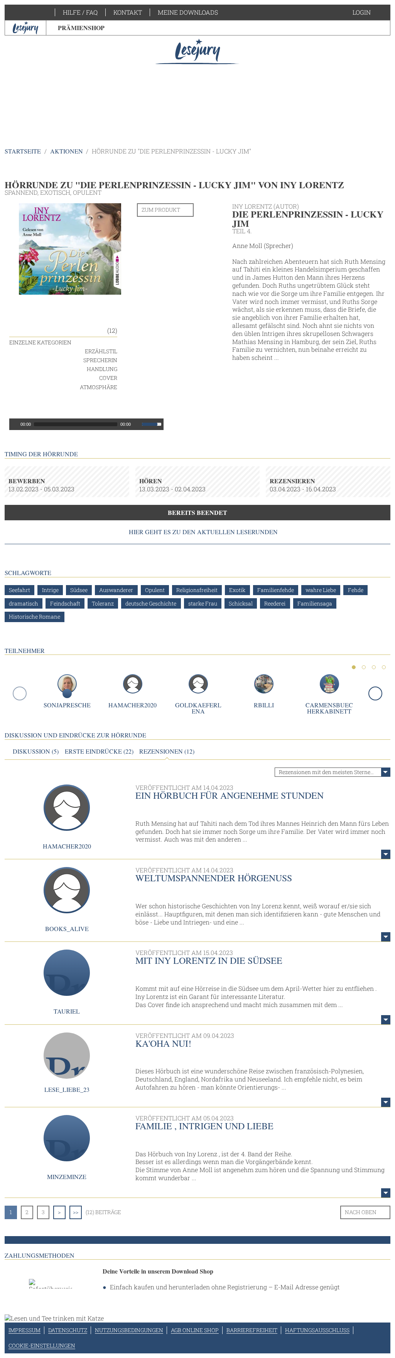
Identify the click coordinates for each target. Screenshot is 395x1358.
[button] (369, 12)
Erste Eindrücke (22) (99, 751)
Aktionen (66, 151)
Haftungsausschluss (317, 1330)
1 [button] (354, 667)
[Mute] (137, 424)
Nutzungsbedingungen (129, 1330)
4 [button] (384, 667)
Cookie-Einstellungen (41, 1345)
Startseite (23, 151)
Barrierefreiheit (251, 1330)
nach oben (360, 1212)
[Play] (14, 424)
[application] (86, 424)
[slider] (153, 423)
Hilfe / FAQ (80, 12)
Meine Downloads (188, 12)
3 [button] (374, 667)
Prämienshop (81, 27)
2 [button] (364, 667)
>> (75, 1212)
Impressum (24, 1330)
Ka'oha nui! (163, 1043)
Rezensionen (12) (166, 751)
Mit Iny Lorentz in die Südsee (208, 960)
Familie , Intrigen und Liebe (204, 1126)
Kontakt (127, 12)
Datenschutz (67, 1330)
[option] (198, 81)
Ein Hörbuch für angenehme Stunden (229, 795)
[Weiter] (375, 693)
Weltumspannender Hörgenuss (213, 878)
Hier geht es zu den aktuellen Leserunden (203, 532)
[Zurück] (20, 693)
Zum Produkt (161, 209)
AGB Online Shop (195, 1330)
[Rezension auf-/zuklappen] (385, 854)
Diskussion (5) (36, 751)
